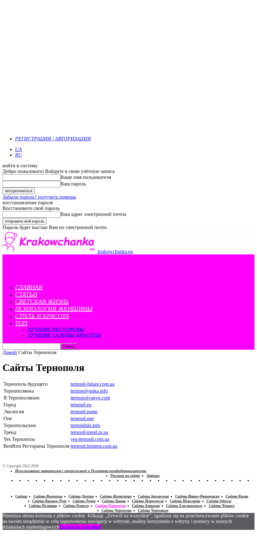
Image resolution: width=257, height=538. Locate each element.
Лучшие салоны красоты (64, 335)
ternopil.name (84, 411)
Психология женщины (53, 308)
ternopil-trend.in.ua (89, 432)
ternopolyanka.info (89, 391)
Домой (10, 352)
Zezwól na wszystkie (80, 527)
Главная (29, 287)
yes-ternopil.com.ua (90, 439)
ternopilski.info (85, 425)
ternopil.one (82, 418)
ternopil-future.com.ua (92, 384)
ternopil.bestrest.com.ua (94, 446)
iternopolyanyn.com (90, 397)
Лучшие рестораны (56, 329)
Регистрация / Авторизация (53, 138)
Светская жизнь (42, 301)
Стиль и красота (42, 315)
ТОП (21, 323)
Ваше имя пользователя (85, 177)
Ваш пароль (73, 183)
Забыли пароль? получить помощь (39, 197)
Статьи (26, 294)
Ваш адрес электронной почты (93, 214)
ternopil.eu (81, 404)
